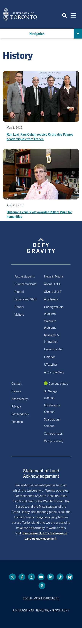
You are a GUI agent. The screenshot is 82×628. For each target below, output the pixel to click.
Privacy (16, 406)
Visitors (19, 314)
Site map (17, 421)
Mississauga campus (52, 408)
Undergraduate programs (54, 310)
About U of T (52, 284)
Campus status (58, 383)
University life (53, 349)
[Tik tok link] (60, 576)
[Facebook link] (21, 576)
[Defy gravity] (41, 242)
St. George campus (50, 394)
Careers (16, 391)
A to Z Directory (54, 372)
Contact (16, 383)
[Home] (20, 14)
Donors (19, 307)
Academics (51, 299)
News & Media (53, 276)
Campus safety (53, 441)
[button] (64, 15)
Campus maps (53, 433)
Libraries (49, 357)
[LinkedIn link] (50, 576)
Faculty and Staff (25, 299)
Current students (25, 284)
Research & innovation (51, 338)
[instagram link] (31, 576)
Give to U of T (53, 291)
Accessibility (19, 398)
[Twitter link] (12, 576)
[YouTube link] (41, 576)
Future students (24, 276)
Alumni (19, 291)
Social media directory (41, 598)
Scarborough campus (52, 422)
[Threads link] (42, 585)
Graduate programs (50, 324)
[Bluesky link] (69, 576)
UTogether (50, 364)
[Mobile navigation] (73, 15)
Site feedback (20, 414)
